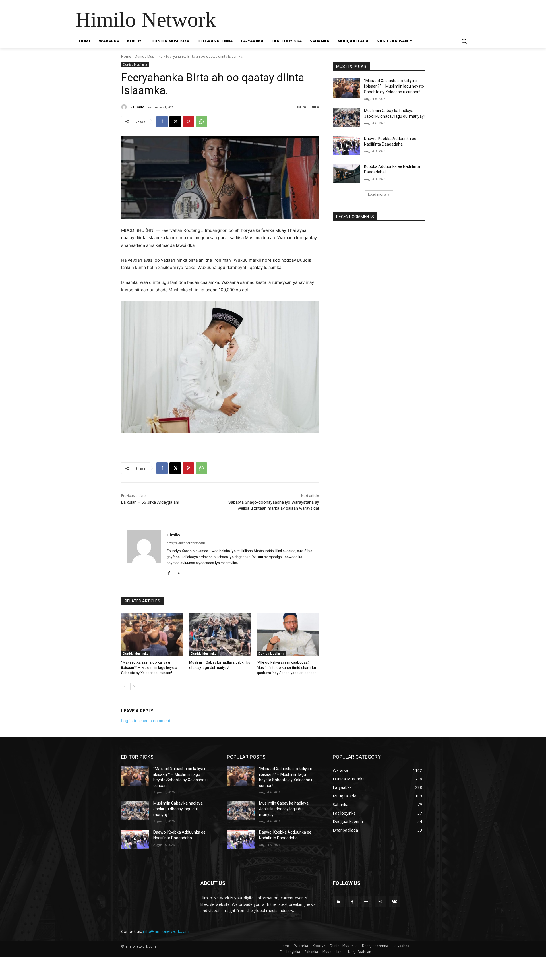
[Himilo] (125, 107)
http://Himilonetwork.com (186, 543)
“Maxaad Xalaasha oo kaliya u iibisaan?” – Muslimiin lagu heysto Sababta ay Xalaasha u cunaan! (149, 667)
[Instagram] (380, 901)
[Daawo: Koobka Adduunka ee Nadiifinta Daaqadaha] (346, 145)
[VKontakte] (394, 901)
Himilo (138, 107)
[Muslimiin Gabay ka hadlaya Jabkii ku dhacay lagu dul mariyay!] (220, 634)
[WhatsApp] (201, 121)
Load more (377, 194)
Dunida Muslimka (148, 56)
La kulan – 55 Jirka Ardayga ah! (150, 502)
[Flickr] (366, 901)
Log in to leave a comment (145, 720)
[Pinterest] (188, 121)
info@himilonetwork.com (166, 931)
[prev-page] (124, 686)
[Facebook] (162, 121)
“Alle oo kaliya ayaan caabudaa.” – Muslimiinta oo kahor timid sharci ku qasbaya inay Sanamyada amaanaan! (287, 667)
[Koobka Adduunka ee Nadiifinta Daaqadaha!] (346, 173)
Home (126, 56)
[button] (464, 41)
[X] (175, 121)
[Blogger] (338, 901)
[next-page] (133, 686)
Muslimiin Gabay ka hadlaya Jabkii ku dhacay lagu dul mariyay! (178, 809)
